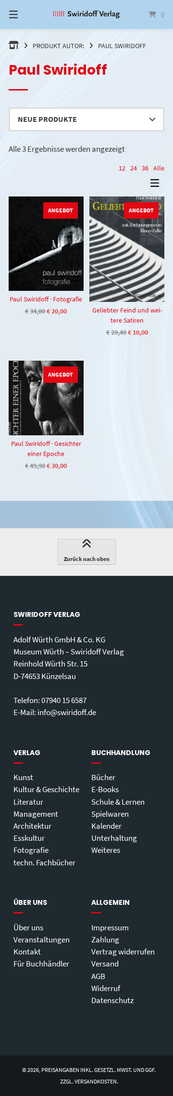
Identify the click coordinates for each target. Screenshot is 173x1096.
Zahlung (105, 939)
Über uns (28, 927)
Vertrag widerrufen (123, 951)
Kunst (23, 777)
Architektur (32, 826)
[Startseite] (86, 14)
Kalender (106, 826)
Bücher (103, 777)
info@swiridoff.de (66, 712)
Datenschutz (112, 1000)
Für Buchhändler (41, 963)
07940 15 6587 (63, 700)
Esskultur (29, 838)
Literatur (28, 801)
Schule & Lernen (118, 801)
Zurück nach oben (87, 558)
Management (35, 814)
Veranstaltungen (41, 939)
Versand (105, 963)
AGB (98, 976)
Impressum (110, 927)
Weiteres (105, 850)
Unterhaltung (114, 838)
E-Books (105, 789)
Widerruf (105, 988)
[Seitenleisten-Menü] (157, 185)
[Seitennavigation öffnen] (24, 14)
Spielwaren (110, 814)
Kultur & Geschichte (46, 789)
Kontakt (27, 951)
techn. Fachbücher (44, 862)
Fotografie (31, 850)
